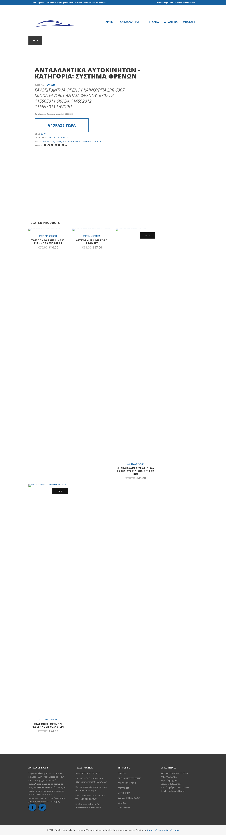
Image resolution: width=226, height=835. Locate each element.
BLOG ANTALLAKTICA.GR (129, 797)
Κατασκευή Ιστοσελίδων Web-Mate (163, 830)
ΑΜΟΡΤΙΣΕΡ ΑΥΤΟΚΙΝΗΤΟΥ (87, 773)
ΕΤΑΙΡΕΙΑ (122, 773)
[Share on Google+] (52, 145)
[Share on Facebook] (45, 145)
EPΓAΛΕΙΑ (153, 22)
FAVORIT (86, 141)
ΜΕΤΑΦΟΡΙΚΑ (124, 793)
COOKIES (122, 802)
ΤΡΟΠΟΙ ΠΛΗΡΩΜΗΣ (127, 783)
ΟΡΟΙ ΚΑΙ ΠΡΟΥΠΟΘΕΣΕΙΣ (129, 778)
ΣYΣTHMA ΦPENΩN (106, 76)
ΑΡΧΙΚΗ (110, 22)
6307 (58, 141)
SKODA (97, 141)
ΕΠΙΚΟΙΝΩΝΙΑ (124, 807)
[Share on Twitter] (49, 145)
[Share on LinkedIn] (56, 145)
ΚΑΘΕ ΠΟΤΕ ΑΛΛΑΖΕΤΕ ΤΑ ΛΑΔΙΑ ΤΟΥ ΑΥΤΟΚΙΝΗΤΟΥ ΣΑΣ (90, 797)
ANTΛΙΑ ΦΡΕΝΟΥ (71, 141)
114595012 (48, 141)
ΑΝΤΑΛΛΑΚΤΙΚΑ (129, 22)
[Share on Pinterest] (63, 145)
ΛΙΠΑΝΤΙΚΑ (171, 22)
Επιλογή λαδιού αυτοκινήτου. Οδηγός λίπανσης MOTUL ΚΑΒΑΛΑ (91, 780)
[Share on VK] (66, 145)
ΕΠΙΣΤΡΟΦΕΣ (123, 788)
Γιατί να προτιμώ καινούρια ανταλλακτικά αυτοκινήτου (88, 806)
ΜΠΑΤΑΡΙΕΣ (190, 22)
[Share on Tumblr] (59, 145)
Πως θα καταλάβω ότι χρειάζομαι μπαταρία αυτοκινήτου (91, 789)
